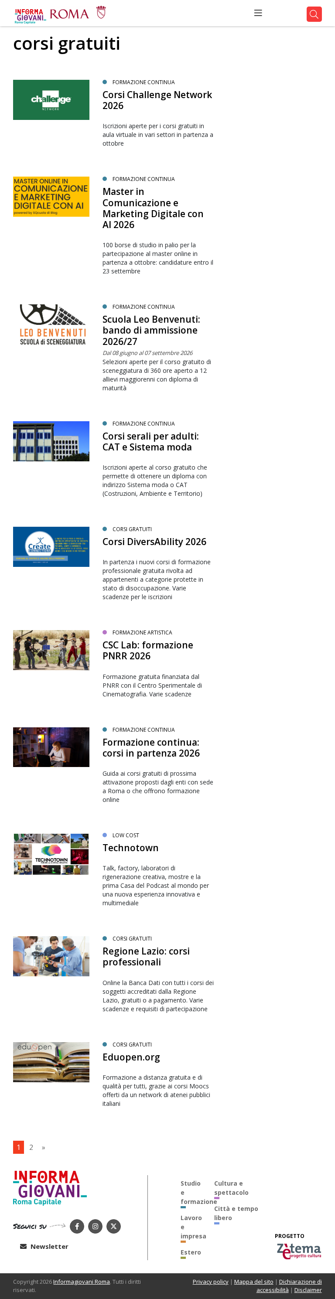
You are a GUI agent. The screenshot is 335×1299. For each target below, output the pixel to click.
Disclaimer (308, 1290)
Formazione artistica (142, 632)
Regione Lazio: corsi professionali (146, 956)
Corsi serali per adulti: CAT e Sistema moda (151, 441)
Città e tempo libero (236, 1213)
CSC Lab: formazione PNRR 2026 (148, 650)
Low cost (126, 835)
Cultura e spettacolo (231, 1188)
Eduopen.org (131, 1057)
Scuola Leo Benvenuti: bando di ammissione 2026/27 (151, 330)
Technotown (131, 848)
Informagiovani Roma (81, 1281)
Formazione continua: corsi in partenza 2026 (151, 747)
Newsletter (48, 1246)
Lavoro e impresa (191, 1227)
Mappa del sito (253, 1281)
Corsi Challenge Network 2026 (157, 100)
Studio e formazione (191, 1192)
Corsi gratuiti (132, 529)
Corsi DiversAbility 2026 (154, 541)
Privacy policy (211, 1281)
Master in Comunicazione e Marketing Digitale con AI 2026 (153, 208)
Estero (191, 1252)
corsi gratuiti (132, 938)
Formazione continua (144, 82)
